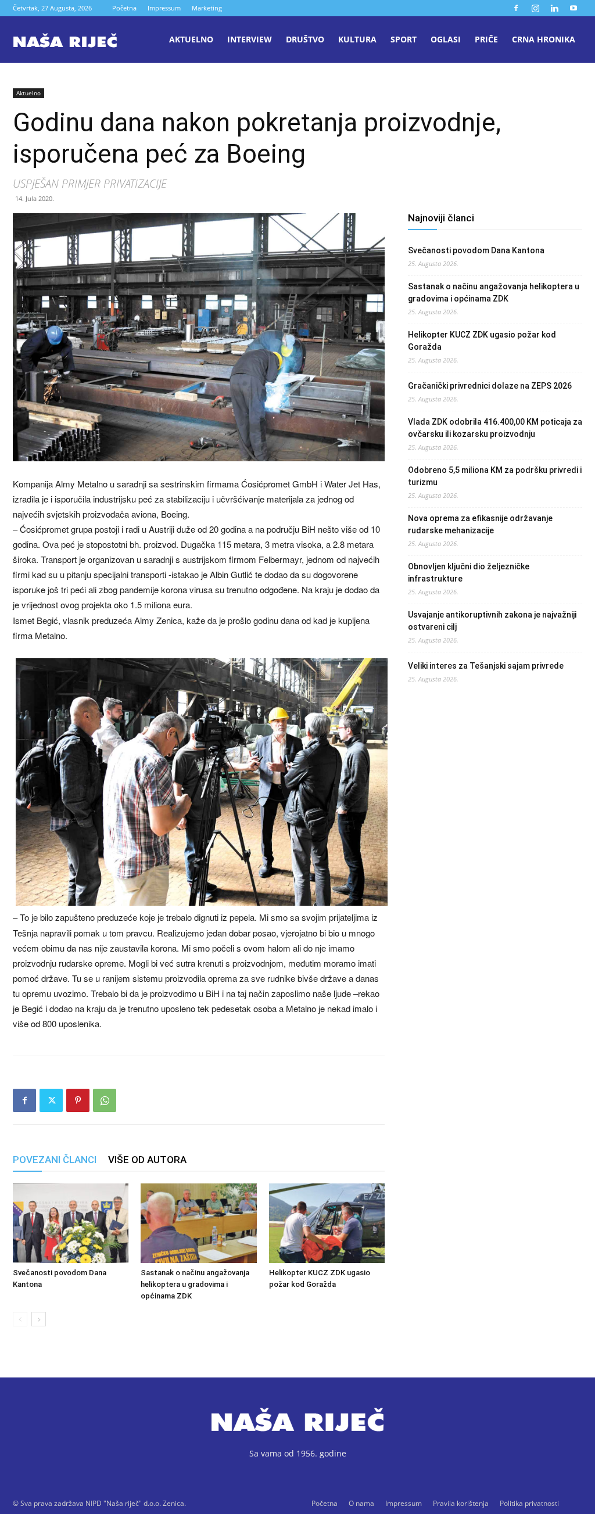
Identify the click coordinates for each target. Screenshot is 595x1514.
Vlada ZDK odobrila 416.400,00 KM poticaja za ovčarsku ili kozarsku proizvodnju (495, 428)
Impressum (164, 7)
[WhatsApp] (104, 1100)
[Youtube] (573, 8)
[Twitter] (51, 1100)
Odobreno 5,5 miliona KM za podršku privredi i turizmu (495, 476)
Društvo (305, 39)
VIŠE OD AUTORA (147, 1159)
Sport (403, 39)
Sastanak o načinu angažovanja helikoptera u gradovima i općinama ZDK (195, 1284)
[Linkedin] (554, 8)
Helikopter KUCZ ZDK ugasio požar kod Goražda (482, 340)
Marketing (207, 7)
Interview (249, 39)
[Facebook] (516, 8)
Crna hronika (543, 39)
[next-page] (38, 1319)
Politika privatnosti (529, 1503)
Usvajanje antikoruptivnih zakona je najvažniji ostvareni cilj (492, 621)
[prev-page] (20, 1319)
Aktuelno (191, 39)
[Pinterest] (77, 1100)
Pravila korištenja (461, 1503)
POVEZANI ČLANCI (54, 1159)
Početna (124, 7)
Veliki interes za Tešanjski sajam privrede (486, 665)
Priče (486, 39)
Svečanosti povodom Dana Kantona (476, 250)
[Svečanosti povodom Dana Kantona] (70, 1223)
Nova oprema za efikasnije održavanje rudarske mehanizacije (480, 524)
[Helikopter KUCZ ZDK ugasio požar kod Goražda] (327, 1223)
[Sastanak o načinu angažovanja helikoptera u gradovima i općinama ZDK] (198, 1223)
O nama (361, 1503)
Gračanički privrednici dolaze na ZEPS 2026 (490, 385)
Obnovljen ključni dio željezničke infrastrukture (468, 572)
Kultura (357, 39)
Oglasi (446, 39)
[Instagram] (535, 8)
